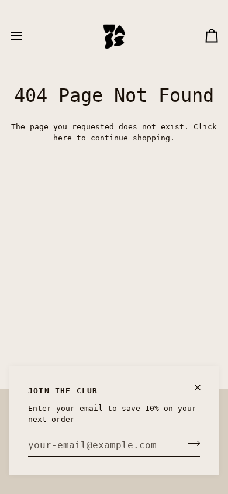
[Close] (202, 387)
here (62, 137)
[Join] (190, 443)
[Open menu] (26, 35)
